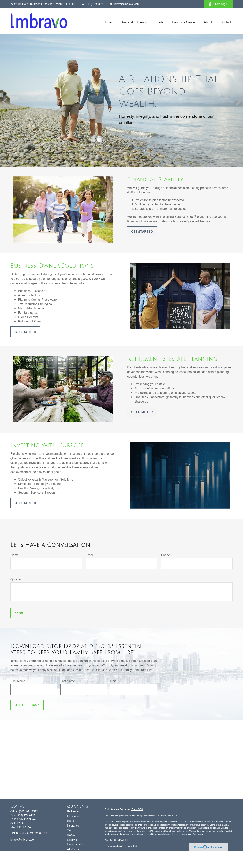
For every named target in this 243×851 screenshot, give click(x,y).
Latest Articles (75, 844)
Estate (71, 821)
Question (16, 579)
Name (14, 555)
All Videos (73, 849)
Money (71, 835)
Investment (73, 816)
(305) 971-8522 (95, 4)
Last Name (67, 681)
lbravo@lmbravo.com (127, 4)
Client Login (220, 4)
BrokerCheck (170, 815)
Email (90, 555)
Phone (165, 555)
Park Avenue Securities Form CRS (121, 845)
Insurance (73, 825)
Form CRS (137, 809)
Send (18, 613)
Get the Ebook (27, 705)
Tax (69, 830)
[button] (107, 22)
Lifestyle (72, 840)
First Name (17, 681)
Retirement (73, 811)
